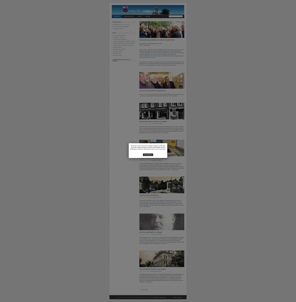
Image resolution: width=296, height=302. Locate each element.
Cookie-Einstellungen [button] (160, 149)
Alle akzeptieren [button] (148, 154)
